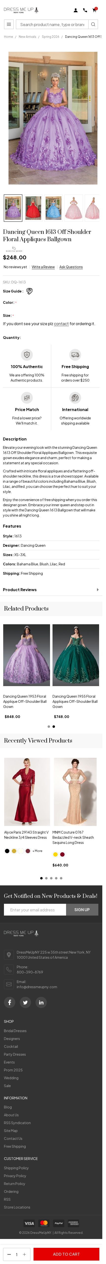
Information (15, 1098)
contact (61, 323)
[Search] (93, 24)
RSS (7, 1199)
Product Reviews (20, 589)
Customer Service (21, 1158)
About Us (11, 1115)
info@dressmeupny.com (37, 987)
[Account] (76, 10)
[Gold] (14, 851)
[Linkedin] (41, 1002)
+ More (37, 851)
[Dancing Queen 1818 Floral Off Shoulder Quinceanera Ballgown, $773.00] (26, 655)
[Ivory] (21, 851)
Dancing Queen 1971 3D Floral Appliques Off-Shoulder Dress (71, 701)
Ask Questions (71, 267)
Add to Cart (66, 1254)
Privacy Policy (15, 1175)
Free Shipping (15, 1146)
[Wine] (28, 851)
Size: (8, 315)
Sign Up (82, 909)
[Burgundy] (62, 854)
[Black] (7, 851)
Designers (12, 1038)
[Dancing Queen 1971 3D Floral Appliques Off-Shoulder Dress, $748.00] (76, 655)
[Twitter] (25, 1002)
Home (8, 37)
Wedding (11, 1078)
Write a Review (43, 267)
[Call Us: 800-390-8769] (85, 10)
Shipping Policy (16, 1168)
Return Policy (14, 1183)
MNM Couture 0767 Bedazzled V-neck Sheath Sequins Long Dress (73, 837)
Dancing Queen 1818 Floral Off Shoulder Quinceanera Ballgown (24, 701)
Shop (9, 1021)
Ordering (11, 1191)
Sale (7, 1085)
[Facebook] (9, 1002)
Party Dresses (15, 1054)
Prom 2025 (13, 1070)
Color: (10, 302)
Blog (8, 1107)
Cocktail (11, 1046)
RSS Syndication (17, 1122)
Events (9, 1062)
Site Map (11, 1130)
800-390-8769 (30, 972)
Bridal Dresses (15, 1030)
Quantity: (12, 337)
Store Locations (17, 1207)
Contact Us (13, 1138)
